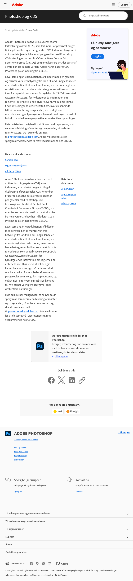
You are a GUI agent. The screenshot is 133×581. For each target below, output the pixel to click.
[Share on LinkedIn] (72, 383)
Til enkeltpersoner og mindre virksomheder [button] (28, 513)
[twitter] (43, 563)
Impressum (44, 570)
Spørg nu (18, 491)
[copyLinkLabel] (82, 383)
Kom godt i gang (21, 451)
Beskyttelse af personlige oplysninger (67, 570)
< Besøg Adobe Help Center (26, 439)
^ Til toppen (124, 432)
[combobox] (103, 15)
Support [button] (10, 536)
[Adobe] (17, 5)
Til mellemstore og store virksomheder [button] (26, 521)
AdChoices (62, 575)
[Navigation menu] (5, 5)
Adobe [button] (9, 544)
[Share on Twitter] (61, 383)
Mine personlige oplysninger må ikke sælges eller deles (29, 575)
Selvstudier (19, 460)
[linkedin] (49, 563)
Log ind (124, 4)
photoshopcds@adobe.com (23, 136)
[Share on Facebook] (51, 383)
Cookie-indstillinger (108, 570)
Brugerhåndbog (20, 455)
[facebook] (31, 563)
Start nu (79, 491)
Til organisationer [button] (15, 528)
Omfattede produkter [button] (17, 552)
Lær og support (20, 447)
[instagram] (37, 563)
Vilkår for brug (92, 570)
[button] (113, 5)
